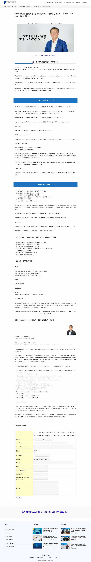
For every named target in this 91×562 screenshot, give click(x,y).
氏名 (18, 439)
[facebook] (41, 555)
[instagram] (44, 555)
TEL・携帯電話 (21, 470)
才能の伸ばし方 (10, 533)
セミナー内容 (39, 55)
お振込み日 (19, 474)
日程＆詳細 (47, 55)
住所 (18, 463)
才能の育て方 (9, 539)
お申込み (53, 55)
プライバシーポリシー (57, 557)
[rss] (48, 555)
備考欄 (18, 488)
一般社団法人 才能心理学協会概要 (36, 557)
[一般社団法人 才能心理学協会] (9, 2)
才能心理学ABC (10, 546)
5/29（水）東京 (70, 436)
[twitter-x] (43, 555)
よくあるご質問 (48, 557)
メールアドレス (21, 446)
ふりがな (19, 443)
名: (44, 439)
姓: (34, 439)
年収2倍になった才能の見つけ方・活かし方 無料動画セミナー (46, 512)
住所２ (18, 466)
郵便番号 (19, 455)
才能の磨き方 (9, 536)
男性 (35, 450)
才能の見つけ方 (10, 529)
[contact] (49, 555)
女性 (35, 452)
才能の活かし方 (10, 543)
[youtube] (46, 555)
